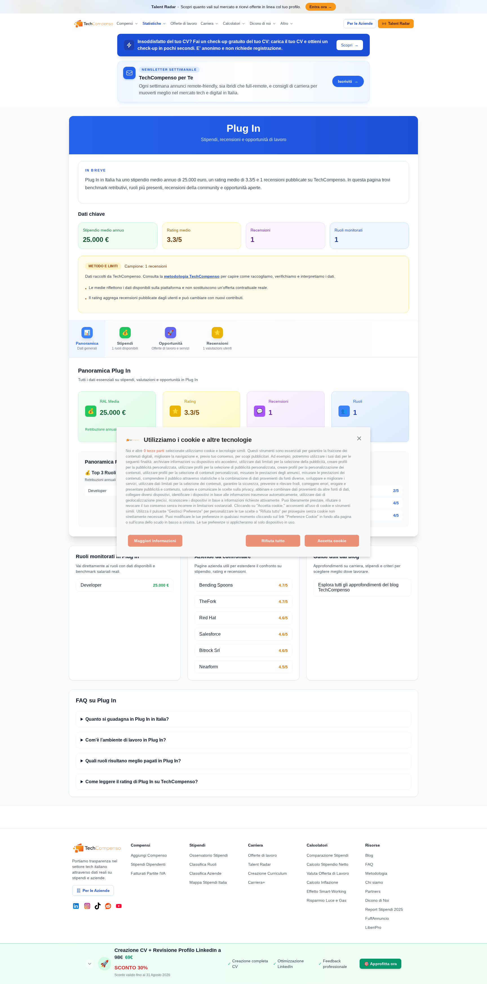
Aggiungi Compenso (149, 855)
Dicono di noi (260, 23)
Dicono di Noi (377, 900)
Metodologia (376, 873)
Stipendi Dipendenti (148, 864)
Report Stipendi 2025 (384, 909)
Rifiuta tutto (273, 541)
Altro (284, 23)
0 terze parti (154, 451)
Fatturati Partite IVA (148, 873)
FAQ (369, 864)
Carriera (207, 23)
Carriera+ (256, 882)
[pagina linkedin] (76, 906)
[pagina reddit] (108, 905)
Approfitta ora (380, 963)
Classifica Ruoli (202, 864)
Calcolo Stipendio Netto (327, 864)
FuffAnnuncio (377, 918)
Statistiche (152, 23)
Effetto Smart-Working (326, 891)
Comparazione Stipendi (327, 855)
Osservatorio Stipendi (208, 855)
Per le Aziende (360, 23)
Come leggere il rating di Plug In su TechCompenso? (141, 781)
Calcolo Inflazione (322, 882)
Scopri (349, 45)
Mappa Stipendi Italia (208, 882)
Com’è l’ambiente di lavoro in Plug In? (125, 740)
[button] (359, 438)
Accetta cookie (332, 541)
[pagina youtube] (119, 905)
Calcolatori (231, 23)
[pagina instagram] (87, 905)
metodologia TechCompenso (192, 276)
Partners (372, 891)
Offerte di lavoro (184, 23)
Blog (369, 855)
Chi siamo (374, 882)
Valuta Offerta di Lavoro (328, 873)
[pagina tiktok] (98, 905)
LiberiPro (373, 927)
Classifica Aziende (205, 873)
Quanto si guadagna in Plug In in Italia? (127, 719)
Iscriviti (348, 81)
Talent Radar (399, 23)
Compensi (125, 23)
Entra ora (320, 7)
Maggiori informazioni (155, 541)
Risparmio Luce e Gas (326, 900)
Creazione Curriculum (267, 873)
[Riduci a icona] (90, 963)
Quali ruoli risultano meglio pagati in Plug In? (133, 760)
